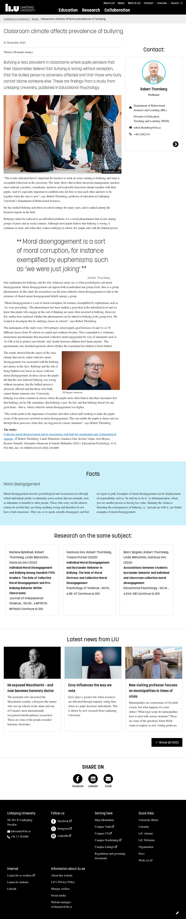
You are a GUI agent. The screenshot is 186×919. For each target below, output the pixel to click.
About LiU (109, 3)
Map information (104, 820)
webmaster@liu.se (61, 906)
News (121, 3)
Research (91, 10)
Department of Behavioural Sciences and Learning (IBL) (150, 107)
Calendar (144, 826)
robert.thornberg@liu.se (147, 127)
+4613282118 (142, 134)
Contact (148, 3)
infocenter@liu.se (21, 831)
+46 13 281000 (19, 836)
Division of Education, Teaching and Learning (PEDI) (151, 118)
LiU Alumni (146, 833)
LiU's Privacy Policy (63, 882)
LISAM (11, 889)
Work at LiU (134, 3)
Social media (58, 895)
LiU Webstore (147, 840)
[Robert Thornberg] (154, 144)
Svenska (162, 3)
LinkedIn (63, 836)
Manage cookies (60, 888)
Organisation (146, 847)
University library (149, 820)
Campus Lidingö (104, 847)
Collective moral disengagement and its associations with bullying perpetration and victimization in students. (60, 436)
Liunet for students (18, 882)
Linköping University (17, 19)
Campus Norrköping (106, 840)
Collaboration (117, 10)
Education (68, 10)
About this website (61, 875)
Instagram (63, 828)
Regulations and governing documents (110, 856)
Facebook (63, 821)
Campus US (102, 833)
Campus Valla (103, 826)
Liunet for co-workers (19, 875)
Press (142, 853)
